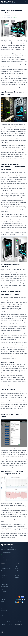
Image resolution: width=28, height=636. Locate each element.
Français (3, 624)
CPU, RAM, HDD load (5, 586)
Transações (3, 570)
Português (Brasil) (19, 624)
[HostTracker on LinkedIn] (2, 560)
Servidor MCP (4, 610)
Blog (3, 7)
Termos (9, 632)
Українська (4, 629)
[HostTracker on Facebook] (5, 560)
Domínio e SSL (4, 573)
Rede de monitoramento (19, 570)
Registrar (3, 599)
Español (9, 621)
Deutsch (14, 621)
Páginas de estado (5, 589)
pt (21, 1)
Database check (4, 584)
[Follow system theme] (2, 632)
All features (3, 591)
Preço (2, 601)
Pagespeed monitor (5, 582)
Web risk (3, 579)
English (3, 621)
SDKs (2, 606)
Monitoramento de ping (5, 568)
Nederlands (10, 624)
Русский (18, 627)
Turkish (13, 627)
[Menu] (25, 2)
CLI (2, 608)
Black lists (3, 577)
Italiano (20, 621)
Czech (3, 627)
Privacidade (13, 632)
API (2, 603)
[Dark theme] (6, 632)
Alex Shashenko (6, 15)
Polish (7, 627)
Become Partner (18, 573)
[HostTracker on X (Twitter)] (8, 560)
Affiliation (17, 577)
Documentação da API (5, 613)
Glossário (16, 568)
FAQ (2, 615)
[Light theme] (4, 632)
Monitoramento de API (5, 575)
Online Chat (17, 575)
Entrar (2, 597)
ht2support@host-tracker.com (7, 557)
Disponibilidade (4, 566)
